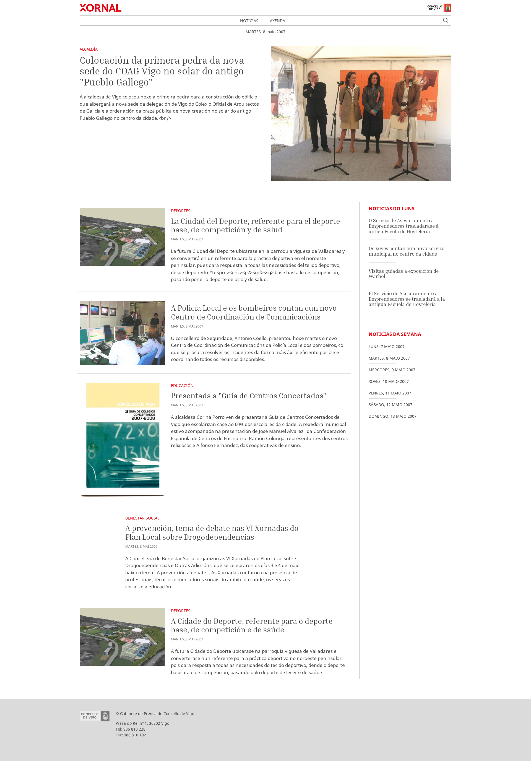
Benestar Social (142, 518)
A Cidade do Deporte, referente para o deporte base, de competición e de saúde (252, 625)
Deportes (180, 210)
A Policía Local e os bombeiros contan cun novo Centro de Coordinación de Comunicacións (254, 312)
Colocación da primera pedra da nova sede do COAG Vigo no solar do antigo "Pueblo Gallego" (162, 71)
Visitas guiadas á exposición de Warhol (404, 273)
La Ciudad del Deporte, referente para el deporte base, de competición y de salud (255, 225)
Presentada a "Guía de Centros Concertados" (248, 395)
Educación (182, 385)
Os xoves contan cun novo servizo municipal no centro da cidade (406, 251)
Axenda (277, 20)
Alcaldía (89, 49)
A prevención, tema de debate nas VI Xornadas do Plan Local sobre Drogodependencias (212, 532)
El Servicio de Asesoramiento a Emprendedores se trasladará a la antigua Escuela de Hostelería (407, 298)
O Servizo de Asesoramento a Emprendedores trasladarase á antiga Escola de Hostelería (404, 225)
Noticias (249, 20)
